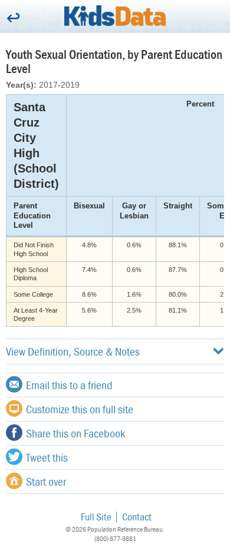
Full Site (96, 516)
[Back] (13, 18)
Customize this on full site (79, 409)
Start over (46, 481)
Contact (137, 516)
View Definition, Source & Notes (73, 351)
